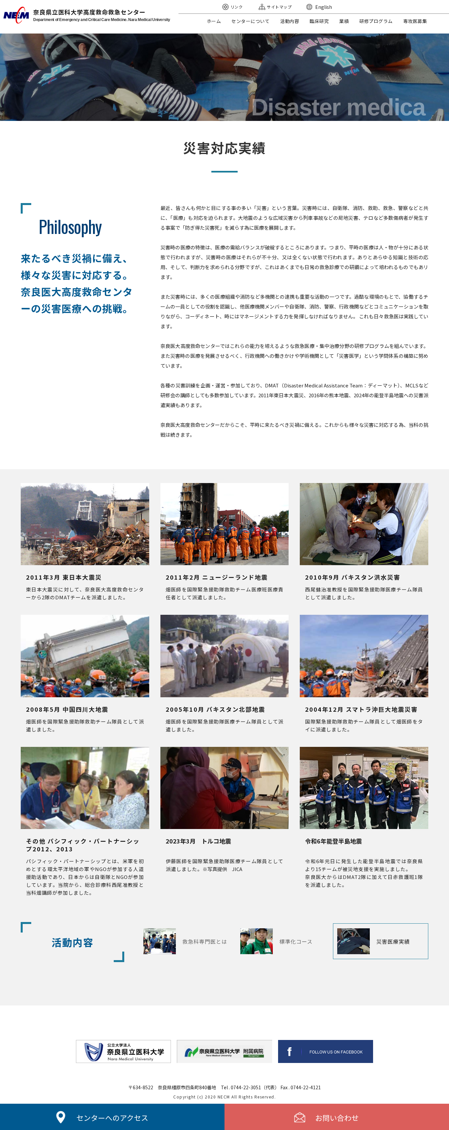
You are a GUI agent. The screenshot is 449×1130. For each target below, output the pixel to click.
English (323, 7)
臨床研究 (319, 21)
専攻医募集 (415, 21)
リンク (236, 7)
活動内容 (289, 21)
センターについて (250, 21)
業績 (344, 21)
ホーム (214, 21)
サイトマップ (279, 7)
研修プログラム (376, 21)
